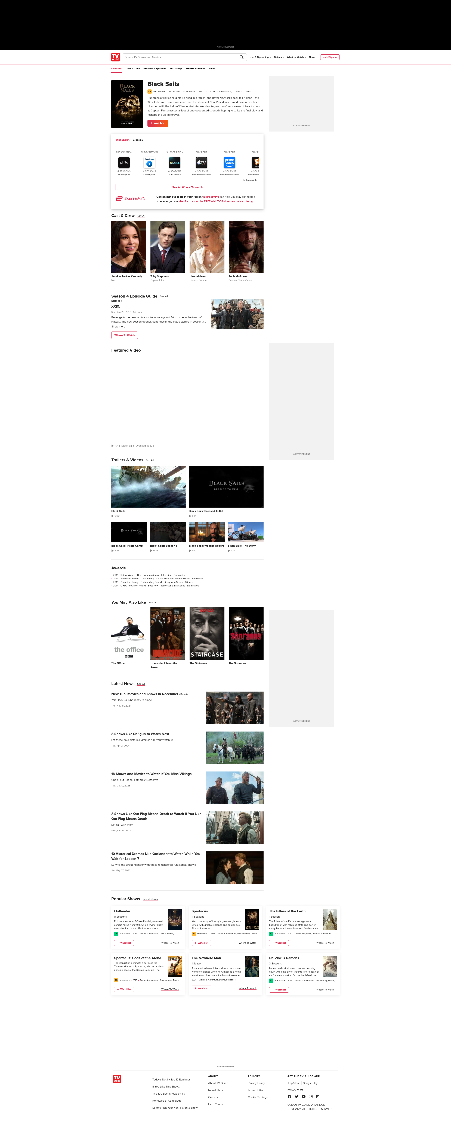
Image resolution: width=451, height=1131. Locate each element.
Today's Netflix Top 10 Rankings (171, 1079)
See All (141, 215)
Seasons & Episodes (154, 68)
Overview (116, 68)
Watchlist (159, 123)
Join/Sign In (330, 57)
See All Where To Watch (187, 187)
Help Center (215, 1104)
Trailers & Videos (195, 68)
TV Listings (176, 68)
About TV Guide (218, 1083)
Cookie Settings (257, 1097)
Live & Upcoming (259, 57)
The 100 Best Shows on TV (168, 1093)
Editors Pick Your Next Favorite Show (175, 1108)
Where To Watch (124, 335)
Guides (278, 57)
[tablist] (187, 141)
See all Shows (150, 899)
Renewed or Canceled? (166, 1100)
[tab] (122, 141)
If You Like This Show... (166, 1086)
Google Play (310, 1083)
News (312, 57)
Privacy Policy (256, 1083)
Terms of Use (256, 1090)
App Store (294, 1083)
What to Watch (295, 57)
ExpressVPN (211, 197)
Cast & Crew (133, 68)
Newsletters (215, 1090)
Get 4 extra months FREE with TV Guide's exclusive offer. (215, 201)
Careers (213, 1097)
